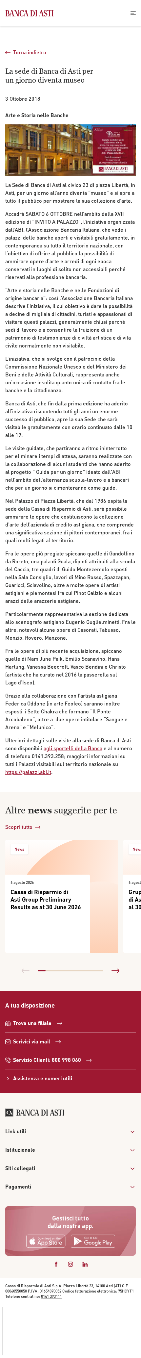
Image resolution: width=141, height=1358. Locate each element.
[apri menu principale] (133, 13)
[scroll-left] (25, 971)
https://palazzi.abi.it (28, 771)
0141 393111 (51, 1296)
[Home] (29, 13)
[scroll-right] (115, 971)
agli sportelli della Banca (73, 748)
